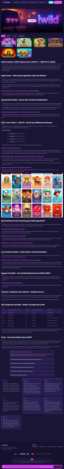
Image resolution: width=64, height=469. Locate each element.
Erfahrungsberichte (33, 2)
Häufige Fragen (41, 2)
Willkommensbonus (24, 2)
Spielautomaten (17, 2)
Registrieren (58, 2)
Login (51, 2)
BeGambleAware (17, 115)
